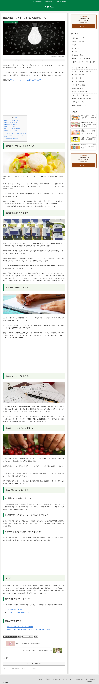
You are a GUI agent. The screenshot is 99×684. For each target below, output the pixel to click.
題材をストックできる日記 (10, 126)
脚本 (20, 636)
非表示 (16, 117)
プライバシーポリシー (68, 679)
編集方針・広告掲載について (54, 679)
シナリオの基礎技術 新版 (14, 610)
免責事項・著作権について (81, 679)
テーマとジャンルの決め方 (10, 636)
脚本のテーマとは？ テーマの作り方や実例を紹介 (25, 80)
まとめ (5, 136)
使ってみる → (83, 26)
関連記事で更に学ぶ (9, 139)
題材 (36, 636)
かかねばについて (41, 679)
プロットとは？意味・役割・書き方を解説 (20, 627)
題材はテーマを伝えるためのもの (12, 120)
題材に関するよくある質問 (10, 130)
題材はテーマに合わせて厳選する (12, 128)
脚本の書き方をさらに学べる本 (12, 138)
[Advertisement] (34, 99)
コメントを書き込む (34, 664)
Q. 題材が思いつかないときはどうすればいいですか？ (16, 133)
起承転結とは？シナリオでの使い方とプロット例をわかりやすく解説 (28, 629)
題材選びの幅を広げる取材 (10, 124)
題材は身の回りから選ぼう (10, 122)
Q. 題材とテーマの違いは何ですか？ (13, 131)
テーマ (31, 636)
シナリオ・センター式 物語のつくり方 (19, 612)
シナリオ (25, 636)
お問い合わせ (93, 679)
